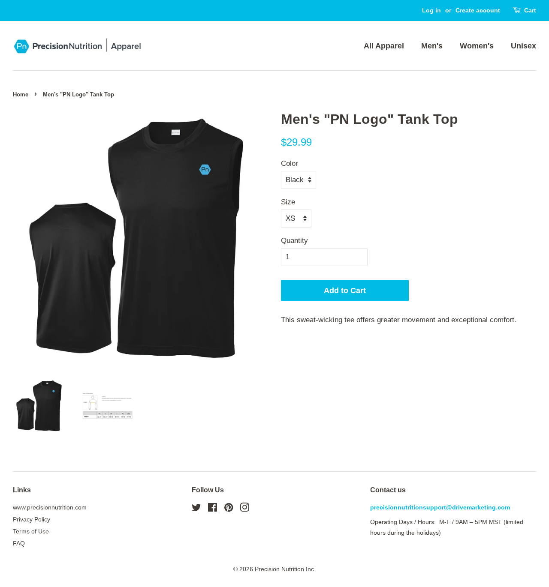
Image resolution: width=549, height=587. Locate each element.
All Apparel (384, 46)
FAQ (19, 543)
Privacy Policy (31, 519)
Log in (431, 10)
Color (289, 163)
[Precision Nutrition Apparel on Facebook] (212, 509)
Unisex (523, 46)
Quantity (294, 241)
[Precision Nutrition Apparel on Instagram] (244, 509)
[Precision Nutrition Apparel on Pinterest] (228, 509)
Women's (477, 46)
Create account (477, 10)
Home (20, 94)
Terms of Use (31, 531)
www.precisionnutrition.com (50, 507)
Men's (432, 46)
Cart (530, 10)
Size (288, 202)
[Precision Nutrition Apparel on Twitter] (196, 509)
